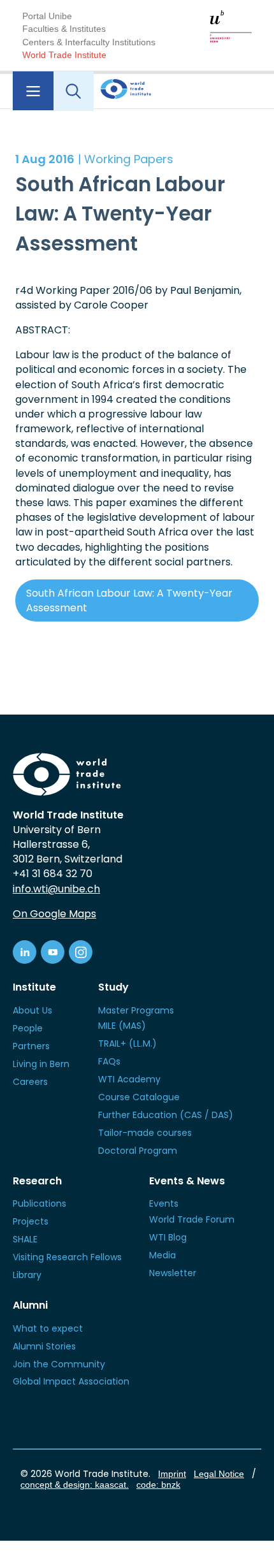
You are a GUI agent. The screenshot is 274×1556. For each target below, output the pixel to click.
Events (163, 1203)
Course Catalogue (139, 1097)
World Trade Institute (64, 55)
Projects (30, 1221)
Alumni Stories (44, 1346)
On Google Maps (54, 913)
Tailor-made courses (145, 1132)
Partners (31, 1046)
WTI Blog (168, 1237)
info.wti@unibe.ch (56, 889)
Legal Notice (219, 1474)
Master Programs (136, 1010)
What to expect (48, 1328)
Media (162, 1255)
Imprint (172, 1474)
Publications (39, 1203)
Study (113, 987)
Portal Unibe (47, 16)
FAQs (109, 1061)
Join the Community (59, 1364)
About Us (32, 1010)
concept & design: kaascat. (74, 1485)
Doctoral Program (137, 1150)
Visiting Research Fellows (67, 1257)
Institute (34, 987)
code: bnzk (158, 1485)
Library (27, 1275)
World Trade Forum (191, 1219)
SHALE (25, 1239)
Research (37, 1181)
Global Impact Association (71, 1381)
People (28, 1028)
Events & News (187, 1181)
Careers (30, 1081)
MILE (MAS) (122, 1025)
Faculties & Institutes (64, 29)
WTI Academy (129, 1079)
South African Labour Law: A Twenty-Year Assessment (129, 600)
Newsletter (172, 1273)
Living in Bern (41, 1064)
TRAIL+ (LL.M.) (127, 1043)
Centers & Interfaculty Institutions (88, 42)
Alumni (30, 1305)
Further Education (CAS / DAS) (165, 1115)
